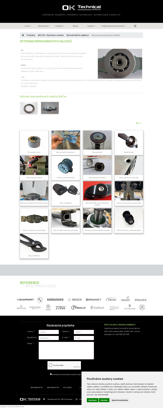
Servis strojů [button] (43, 26)
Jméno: (31, 331)
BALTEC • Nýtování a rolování (51, 35)
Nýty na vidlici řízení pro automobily (65, 230)
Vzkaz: (30, 343)
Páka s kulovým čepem (34, 178)
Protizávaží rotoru (34, 152)
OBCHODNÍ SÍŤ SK (53, 387)
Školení (75, 26)
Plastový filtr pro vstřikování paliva (129, 230)
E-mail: (66, 337)
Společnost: (32, 337)
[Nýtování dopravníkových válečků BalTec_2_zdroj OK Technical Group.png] (29, 108)
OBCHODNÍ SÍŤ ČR (36, 387)
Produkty (31, 35)
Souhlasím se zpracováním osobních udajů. (67, 374)
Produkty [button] (58, 26)
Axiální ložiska (129, 152)
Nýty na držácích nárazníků (128, 178)
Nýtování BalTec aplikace (77, 35)
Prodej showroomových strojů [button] (112, 26)
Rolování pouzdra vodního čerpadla (97, 230)
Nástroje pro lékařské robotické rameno (34, 203)
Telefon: (66, 331)
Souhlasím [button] (93, 400)
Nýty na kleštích (34, 256)
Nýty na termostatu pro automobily (129, 203)
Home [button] (27, 26)
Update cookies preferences (12, 406)
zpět (140, 123)
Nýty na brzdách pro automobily (34, 230)
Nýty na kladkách (66, 203)
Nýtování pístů (97, 152)
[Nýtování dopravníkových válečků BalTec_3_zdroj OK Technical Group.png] (50, 108)
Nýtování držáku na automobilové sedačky (97, 204)
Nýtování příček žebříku (97, 178)
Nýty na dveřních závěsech (65, 152)
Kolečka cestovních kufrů (66, 178)
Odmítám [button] (104, 400)
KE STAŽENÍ (67, 387)
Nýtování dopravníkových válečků (106, 35)
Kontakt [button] (90, 26)
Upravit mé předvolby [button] (120, 400)
